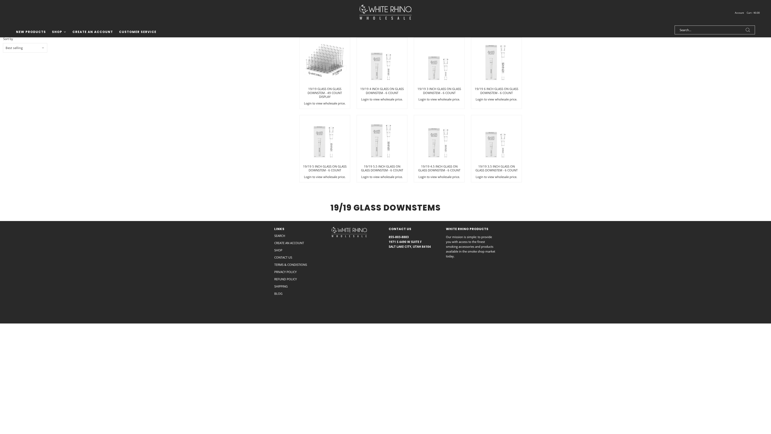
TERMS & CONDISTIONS (290, 265)
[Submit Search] (747, 30)
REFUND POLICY (285, 279)
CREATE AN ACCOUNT (289, 243)
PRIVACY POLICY (285, 272)
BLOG (278, 294)
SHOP (278, 250)
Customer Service (137, 32)
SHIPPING (281, 286)
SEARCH (279, 236)
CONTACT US (283, 257)
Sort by (8, 38)
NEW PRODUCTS (31, 32)
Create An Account (92, 32)
